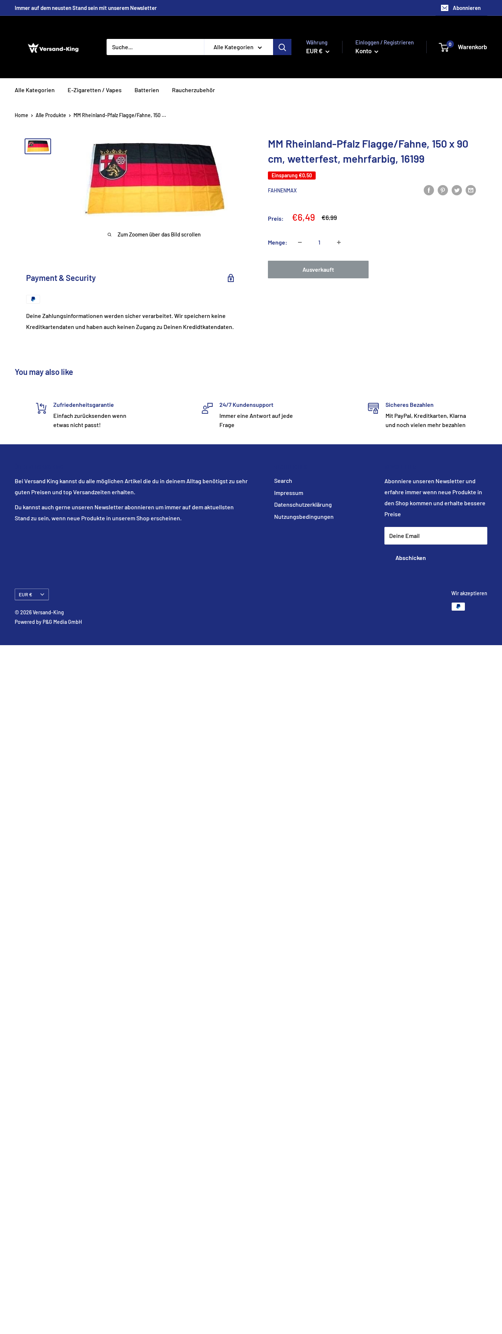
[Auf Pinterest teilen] (443, 189)
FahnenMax (282, 190)
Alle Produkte (51, 115)
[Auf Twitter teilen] (457, 189)
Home (21, 115)
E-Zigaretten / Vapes (95, 89)
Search (283, 480)
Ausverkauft (318, 269)
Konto (364, 50)
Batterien (147, 89)
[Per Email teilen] (471, 189)
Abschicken (410, 557)
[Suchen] (282, 47)
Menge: (277, 242)
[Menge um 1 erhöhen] (339, 242)
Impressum (288, 492)
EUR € (25, 594)
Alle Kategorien (35, 89)
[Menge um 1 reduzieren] (300, 242)
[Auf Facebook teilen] (429, 189)
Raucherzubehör (193, 89)
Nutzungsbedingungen (304, 516)
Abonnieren (467, 7)
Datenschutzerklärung (303, 504)
